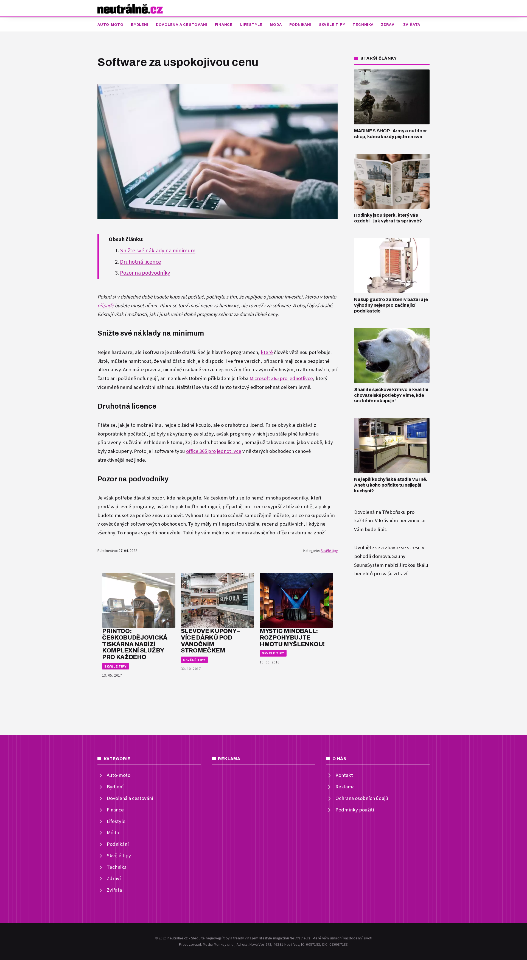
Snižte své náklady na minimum (157, 250)
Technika (362, 25)
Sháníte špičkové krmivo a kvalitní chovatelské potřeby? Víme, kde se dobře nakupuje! (391, 395)
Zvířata (411, 25)
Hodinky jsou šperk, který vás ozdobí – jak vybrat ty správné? (388, 218)
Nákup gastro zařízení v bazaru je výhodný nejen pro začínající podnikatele (391, 305)
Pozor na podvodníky (145, 273)
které (267, 352)
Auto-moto (110, 25)
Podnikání (300, 25)
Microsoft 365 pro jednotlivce (281, 378)
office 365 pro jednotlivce (213, 451)
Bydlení (139, 25)
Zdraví (388, 25)
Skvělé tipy (332, 25)
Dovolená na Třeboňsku (380, 512)
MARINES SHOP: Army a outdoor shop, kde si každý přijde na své (390, 133)
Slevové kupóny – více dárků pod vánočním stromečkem (210, 641)
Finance (224, 25)
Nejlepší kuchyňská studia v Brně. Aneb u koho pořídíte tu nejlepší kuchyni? (390, 485)
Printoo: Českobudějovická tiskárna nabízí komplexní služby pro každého (134, 644)
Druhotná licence (140, 262)
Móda (276, 25)
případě (105, 305)
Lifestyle (251, 25)
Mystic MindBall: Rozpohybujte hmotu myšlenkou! (292, 637)
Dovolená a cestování (182, 25)
